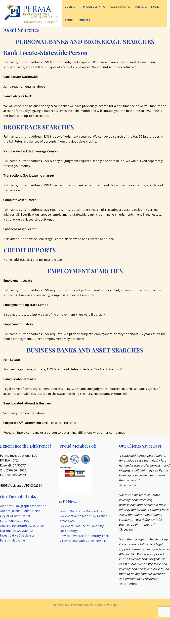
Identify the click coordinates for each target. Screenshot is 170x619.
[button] (76, 6)
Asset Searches (120, 6)
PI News (70, 501)
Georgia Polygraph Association (22, 526)
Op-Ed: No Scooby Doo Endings (81, 511)
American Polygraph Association (23, 506)
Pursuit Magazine (12, 540)
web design (112, 604)
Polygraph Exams (147, 6)
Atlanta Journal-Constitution (20, 511)
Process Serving (94, 6)
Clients (70, 6)
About (69, 20)
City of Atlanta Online (15, 516)
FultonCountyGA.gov (14, 521)
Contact (84, 20)
